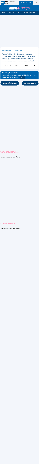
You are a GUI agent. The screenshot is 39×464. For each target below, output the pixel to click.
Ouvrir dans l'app (25, 2)
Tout (3, 13)
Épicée (19, 13)
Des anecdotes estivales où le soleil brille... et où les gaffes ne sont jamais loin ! (18, 75)
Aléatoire (11, 13)
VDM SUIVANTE (30, 83)
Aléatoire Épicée (30, 13)
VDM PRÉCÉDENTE (10, 83)
